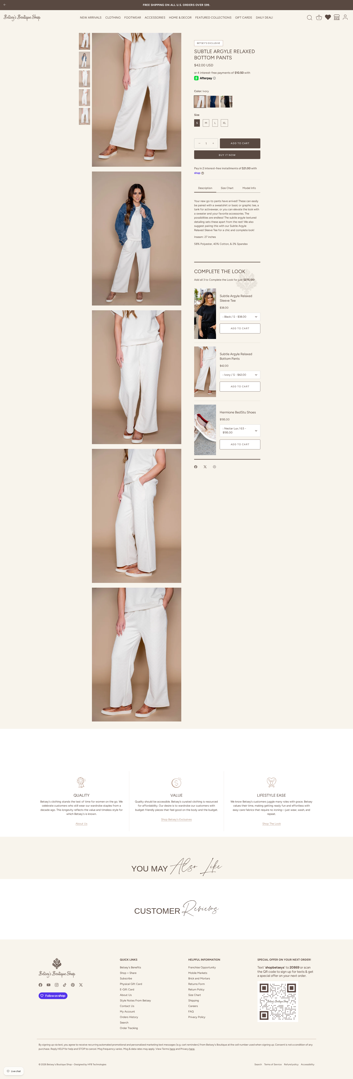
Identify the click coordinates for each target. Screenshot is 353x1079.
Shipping (193, 1000)
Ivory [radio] (200, 102)
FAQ (191, 1011)
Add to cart (240, 328)
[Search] (310, 18)
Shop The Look (271, 823)
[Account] (345, 18)
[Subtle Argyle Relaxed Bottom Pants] (84, 41)
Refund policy (291, 1064)
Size (196, 115)
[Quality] (82, 782)
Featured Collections (213, 17)
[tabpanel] (227, 226)
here (172, 1049)
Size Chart (194, 995)
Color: (201, 91)
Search (124, 1022)
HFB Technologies (97, 1064)
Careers (193, 1006)
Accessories (155, 17)
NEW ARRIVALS (90, 17)
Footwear (132, 17)
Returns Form (196, 984)
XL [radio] (224, 123)
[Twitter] (81, 984)
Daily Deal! (264, 17)
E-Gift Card (127, 989)
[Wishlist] (328, 18)
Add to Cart (240, 143)
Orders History (129, 1017)
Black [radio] (226, 102)
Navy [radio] (213, 102)
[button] (136, 100)
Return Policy (196, 989)
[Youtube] (48, 984)
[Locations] (336, 18)
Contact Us (127, 1006)
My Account (127, 1011)
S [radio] (197, 123)
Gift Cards (243, 17)
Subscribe (126, 978)
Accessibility (307, 1064)
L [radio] (215, 123)
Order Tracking (129, 1028)
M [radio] (206, 123)
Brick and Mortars (199, 978)
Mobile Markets (197, 973)
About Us (81, 823)
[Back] (5, 5)
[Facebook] (40, 984)
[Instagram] (56, 984)
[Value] (176, 782)
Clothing (113, 17)
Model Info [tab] (249, 188)
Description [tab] (205, 188)
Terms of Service (273, 1064)
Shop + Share (128, 973)
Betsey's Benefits (130, 967)
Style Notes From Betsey (135, 1000)
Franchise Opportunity (202, 967)
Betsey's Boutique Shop (59, 1064)
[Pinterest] (73, 984)
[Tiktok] (65, 984)
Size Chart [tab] (227, 188)
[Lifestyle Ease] (271, 782)
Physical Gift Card (131, 984)
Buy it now (227, 155)
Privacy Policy (196, 1017)
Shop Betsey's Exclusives (176, 819)
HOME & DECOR (180, 17)
